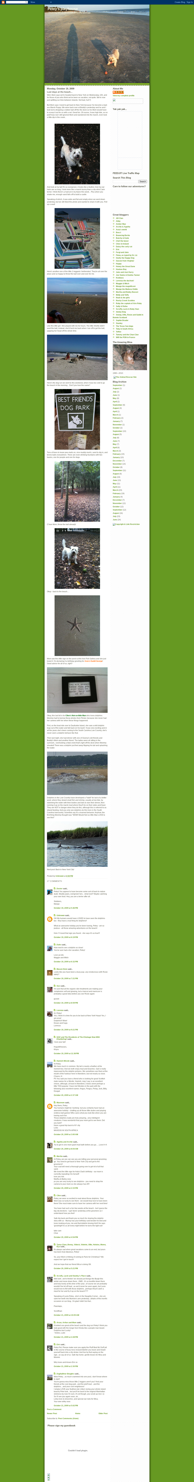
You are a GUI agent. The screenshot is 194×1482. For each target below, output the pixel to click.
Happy (119, 264)
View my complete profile (123, 96)
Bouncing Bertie (123, 235)
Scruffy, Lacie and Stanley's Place (71, 1276)
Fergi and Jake (122, 252)
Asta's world (121, 230)
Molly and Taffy (122, 295)
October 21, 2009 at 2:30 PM (66, 1366)
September (117, 385)
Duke (59, 945)
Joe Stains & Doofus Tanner (128, 275)
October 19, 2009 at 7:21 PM (66, 978)
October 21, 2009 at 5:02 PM (66, 1406)
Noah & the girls (123, 298)
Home (77, 1413)
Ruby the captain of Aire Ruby (129, 303)
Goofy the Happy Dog (125, 258)
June (115, 395)
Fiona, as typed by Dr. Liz (126, 255)
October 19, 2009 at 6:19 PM (66, 937)
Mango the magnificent (125, 286)
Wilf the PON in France (125, 337)
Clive (59, 1195)
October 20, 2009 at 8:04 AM (66, 1149)
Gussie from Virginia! (125, 261)
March (115, 415)
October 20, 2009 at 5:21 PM (66, 1268)
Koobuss (120, 278)
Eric (58, 1344)
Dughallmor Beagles (65, 1374)
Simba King (121, 312)
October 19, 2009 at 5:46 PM (66, 908)
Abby (118, 221)
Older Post (103, 1413)
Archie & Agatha (123, 227)
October (116, 428)
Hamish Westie (63, 1061)
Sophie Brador (122, 320)
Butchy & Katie (122, 238)
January (116, 421)
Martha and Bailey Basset (127, 292)
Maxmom (61, 1103)
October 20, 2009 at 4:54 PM (66, 1237)
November (117, 425)
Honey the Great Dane (125, 266)
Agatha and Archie (65, 1142)
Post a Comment (54, 1409)
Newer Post (52, 1413)
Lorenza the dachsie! (125, 281)
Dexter (59, 889)
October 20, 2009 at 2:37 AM (66, 1095)
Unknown (61, 915)
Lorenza (60, 1010)
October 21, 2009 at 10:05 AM (66, 1315)
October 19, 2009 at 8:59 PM (66, 1003)
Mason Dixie (62, 969)
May (114, 398)
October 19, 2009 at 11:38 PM (66, 1053)
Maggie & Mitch (122, 283)
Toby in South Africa (124, 329)
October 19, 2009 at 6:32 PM (66, 962)
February (117, 418)
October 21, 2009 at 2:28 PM (66, 1337)
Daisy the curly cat (124, 247)
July (114, 392)
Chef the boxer (122, 241)
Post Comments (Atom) (68, 1418)
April (115, 402)
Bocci (118, 232)
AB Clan (119, 218)
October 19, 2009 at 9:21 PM (66, 1030)
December (117, 461)
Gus (58, 986)
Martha (60, 1156)
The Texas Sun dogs (124, 326)
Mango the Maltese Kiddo (127, 289)
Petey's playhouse (63, 9)
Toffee (118, 332)
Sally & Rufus (122, 306)
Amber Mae (121, 224)
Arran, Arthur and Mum (66, 1322)
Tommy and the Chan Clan (127, 335)
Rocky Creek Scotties (125, 300)
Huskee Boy (121, 269)
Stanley (119, 323)
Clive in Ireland (122, 244)
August (116, 388)
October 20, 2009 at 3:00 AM (66, 1134)
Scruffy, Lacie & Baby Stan (127, 309)
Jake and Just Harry (125, 272)
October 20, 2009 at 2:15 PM (66, 1188)
